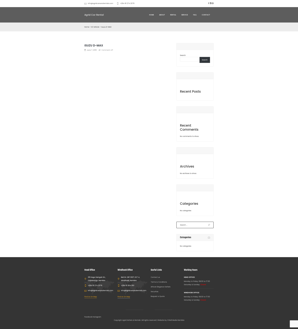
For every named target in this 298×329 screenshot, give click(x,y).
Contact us (155, 277)
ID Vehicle (95, 27)
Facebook (88, 317)
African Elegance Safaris (160, 287)
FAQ (194, 15)
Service (184, 15)
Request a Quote (158, 296)
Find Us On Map (90, 297)
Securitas (154, 291)
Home (151, 15)
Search (183, 55)
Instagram (97, 317)
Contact (206, 15)
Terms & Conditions (159, 282)
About (162, 15)
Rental (173, 15)
